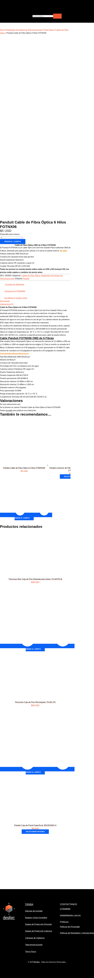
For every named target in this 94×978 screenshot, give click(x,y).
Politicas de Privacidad (70, 927)
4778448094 (65, 909)
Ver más (63, 251)
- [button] (0, 237)
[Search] (57, 16)
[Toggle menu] (32, 3)
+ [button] (22, 237)
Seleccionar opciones (35, 831)
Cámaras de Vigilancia (34, 938)
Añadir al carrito (12, 241)
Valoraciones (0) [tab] (6, 304)
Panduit (26, 279)
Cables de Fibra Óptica (30, 276)
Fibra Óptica (49, 30)
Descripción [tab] (5, 301)
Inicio (2, 30)
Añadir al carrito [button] (22, 518)
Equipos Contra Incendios (36, 918)
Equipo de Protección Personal (38, 924)
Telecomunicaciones (34, 945)
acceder (9, 410)
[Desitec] (17, 10)
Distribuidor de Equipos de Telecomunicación (24, 30)
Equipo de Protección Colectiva (38, 931)
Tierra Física (30, 951)
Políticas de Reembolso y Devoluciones (77, 933)
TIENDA (29, 904)
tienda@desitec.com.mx (70, 915)
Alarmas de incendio (34, 911)
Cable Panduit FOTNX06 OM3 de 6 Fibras (27, 338)
